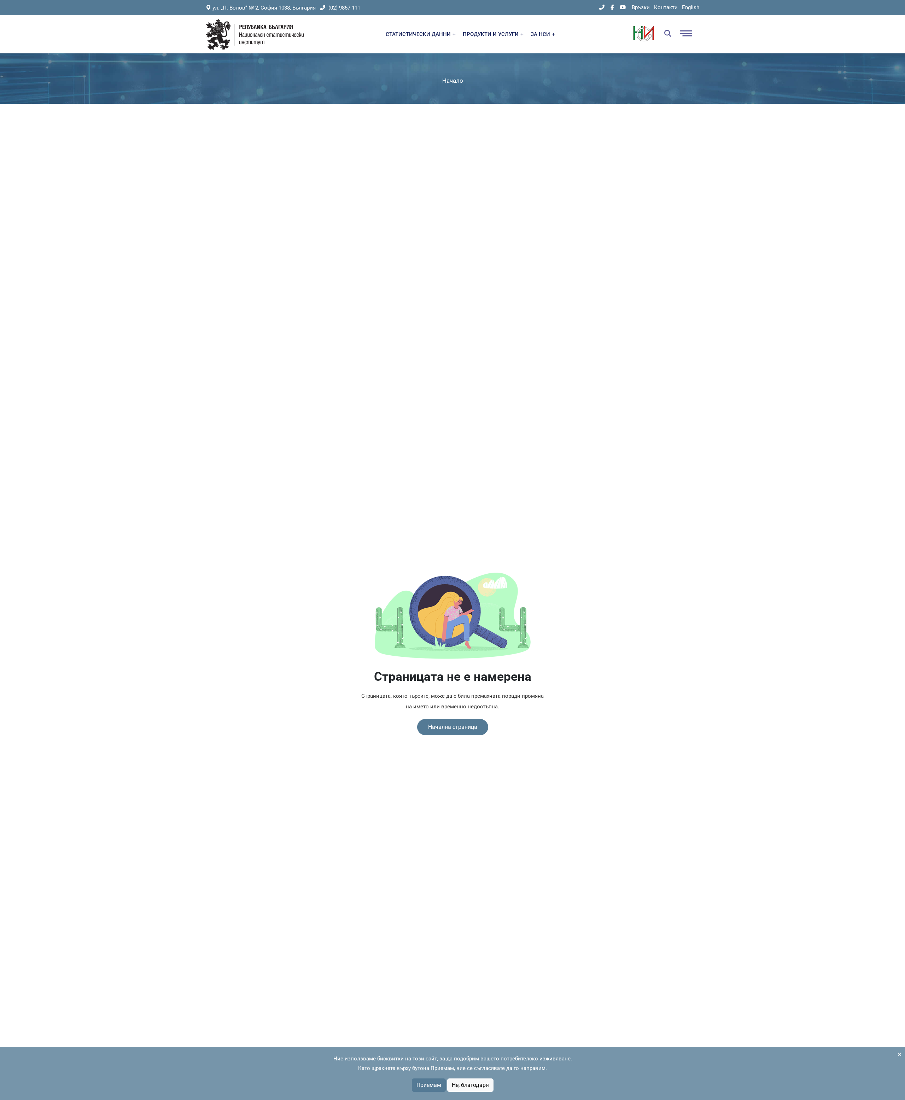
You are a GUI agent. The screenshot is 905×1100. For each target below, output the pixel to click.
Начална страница (452, 727)
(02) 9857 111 (343, 8)
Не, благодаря (470, 1085)
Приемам (428, 1085)
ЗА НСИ (541, 34)
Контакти (666, 7)
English (690, 7)
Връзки (641, 7)
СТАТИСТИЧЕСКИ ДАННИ (419, 34)
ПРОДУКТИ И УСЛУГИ (491, 34)
